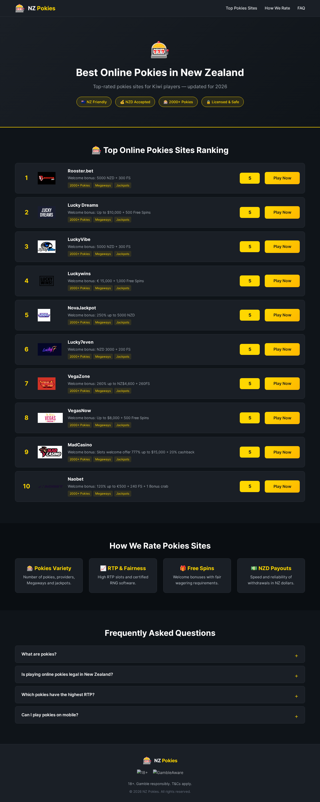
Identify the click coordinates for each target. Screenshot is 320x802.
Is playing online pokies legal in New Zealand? (67, 674)
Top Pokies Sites (241, 7)
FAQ (301, 7)
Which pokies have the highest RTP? (58, 694)
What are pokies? (39, 654)
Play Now (282, 177)
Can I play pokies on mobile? (50, 714)
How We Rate (277, 7)
